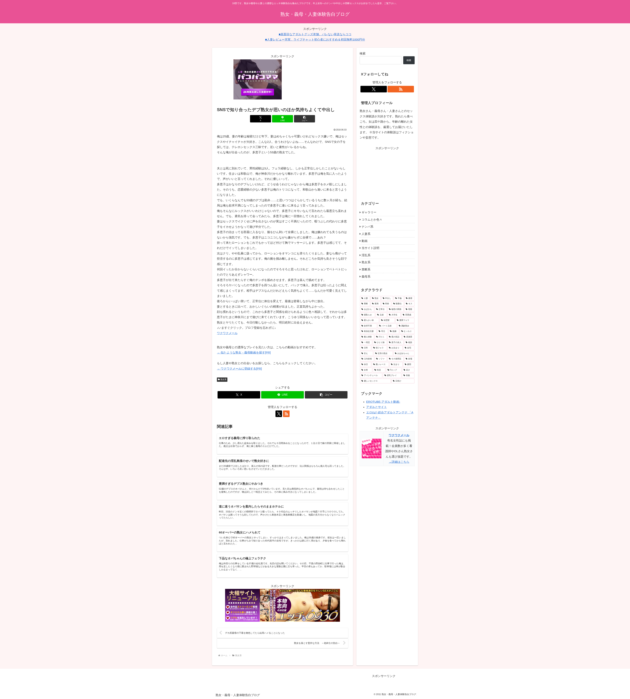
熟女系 (223, 379)
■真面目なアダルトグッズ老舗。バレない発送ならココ (315, 34)
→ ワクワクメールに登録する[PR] (239, 368)
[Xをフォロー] (278, 413)
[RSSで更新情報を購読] (286, 413)
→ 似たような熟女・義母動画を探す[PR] (244, 352)
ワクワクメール (227, 333)
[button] (304, 118)
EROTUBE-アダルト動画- (383, 401)
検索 (363, 53)
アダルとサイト (376, 407)
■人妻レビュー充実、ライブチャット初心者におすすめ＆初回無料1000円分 (315, 39)
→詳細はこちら (399, 461)
